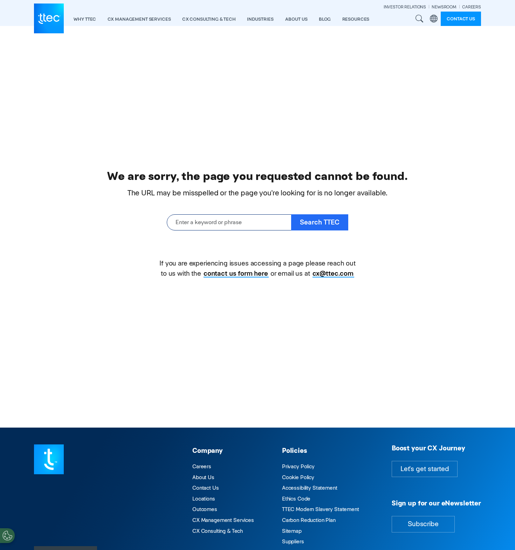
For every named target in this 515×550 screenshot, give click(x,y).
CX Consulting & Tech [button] (209, 19)
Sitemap (292, 531)
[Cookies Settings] (7, 535)
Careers (201, 466)
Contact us (461, 19)
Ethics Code (296, 498)
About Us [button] (296, 19)
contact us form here (236, 273)
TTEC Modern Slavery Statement (320, 509)
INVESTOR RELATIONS (405, 6)
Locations (203, 498)
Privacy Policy (298, 466)
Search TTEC (319, 222)
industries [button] (260, 19)
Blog (325, 19)
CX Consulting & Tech (217, 531)
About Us (203, 477)
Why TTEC (85, 19)
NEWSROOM (444, 6)
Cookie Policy (298, 477)
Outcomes (204, 509)
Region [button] (434, 19)
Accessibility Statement (309, 487)
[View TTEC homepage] (49, 18)
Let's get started (424, 468)
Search (419, 19)
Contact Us (205, 487)
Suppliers (293, 541)
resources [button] (356, 19)
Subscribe (423, 523)
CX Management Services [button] (139, 19)
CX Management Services (223, 520)
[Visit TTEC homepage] (49, 459)
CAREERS (471, 6)
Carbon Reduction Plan (309, 520)
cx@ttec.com (333, 273)
